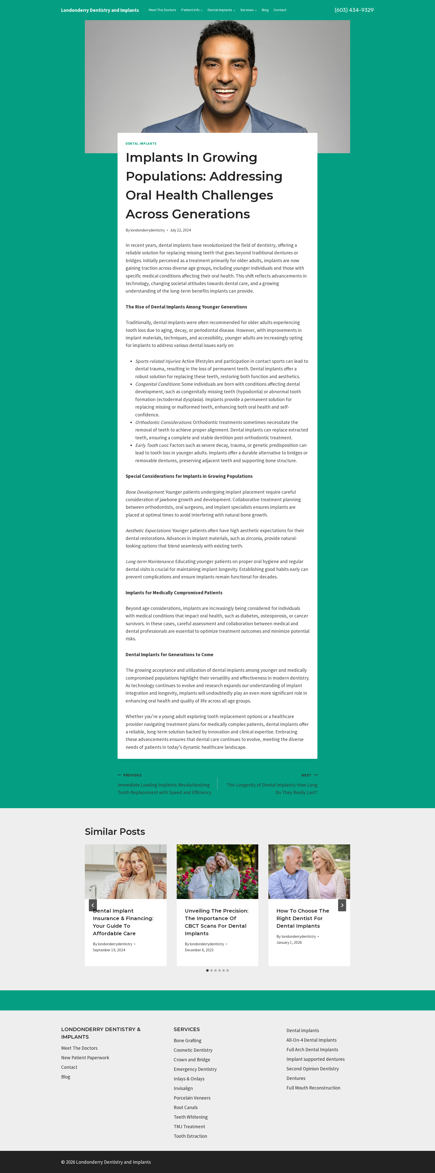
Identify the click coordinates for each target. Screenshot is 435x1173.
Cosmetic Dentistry (193, 1050)
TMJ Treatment (189, 1126)
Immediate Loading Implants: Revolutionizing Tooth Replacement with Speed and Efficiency (164, 784)
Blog (265, 10)
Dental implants (302, 1030)
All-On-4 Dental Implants (311, 1040)
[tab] (207, 970)
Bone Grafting (187, 1040)
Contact (280, 10)
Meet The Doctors (162, 10)
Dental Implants (141, 143)
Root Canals (186, 1107)
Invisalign (183, 1088)
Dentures (295, 1078)
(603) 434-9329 (354, 10)
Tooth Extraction (190, 1136)
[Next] (342, 905)
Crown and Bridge (192, 1060)
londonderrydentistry (148, 230)
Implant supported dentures (315, 1059)
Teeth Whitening (191, 1117)
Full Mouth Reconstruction (313, 1088)
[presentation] (126, 871)
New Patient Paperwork (85, 1057)
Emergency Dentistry (195, 1069)
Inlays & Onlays (189, 1079)
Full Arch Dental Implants (312, 1049)
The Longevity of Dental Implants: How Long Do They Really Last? (272, 784)
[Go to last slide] (93, 905)
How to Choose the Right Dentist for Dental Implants (302, 918)
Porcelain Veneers (192, 1098)
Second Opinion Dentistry (312, 1069)
